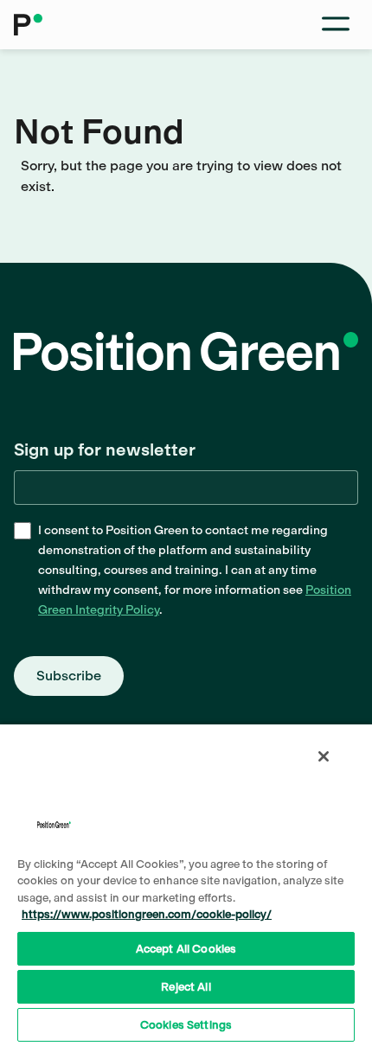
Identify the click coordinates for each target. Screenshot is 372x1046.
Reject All (185, 986)
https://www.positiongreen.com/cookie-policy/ (147, 914)
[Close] (324, 756)
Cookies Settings (186, 1024)
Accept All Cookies (186, 948)
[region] (186, 884)
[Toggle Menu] (336, 24)
